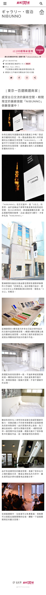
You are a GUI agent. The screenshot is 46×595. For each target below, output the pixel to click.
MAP (28, 64)
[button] (21, 45)
